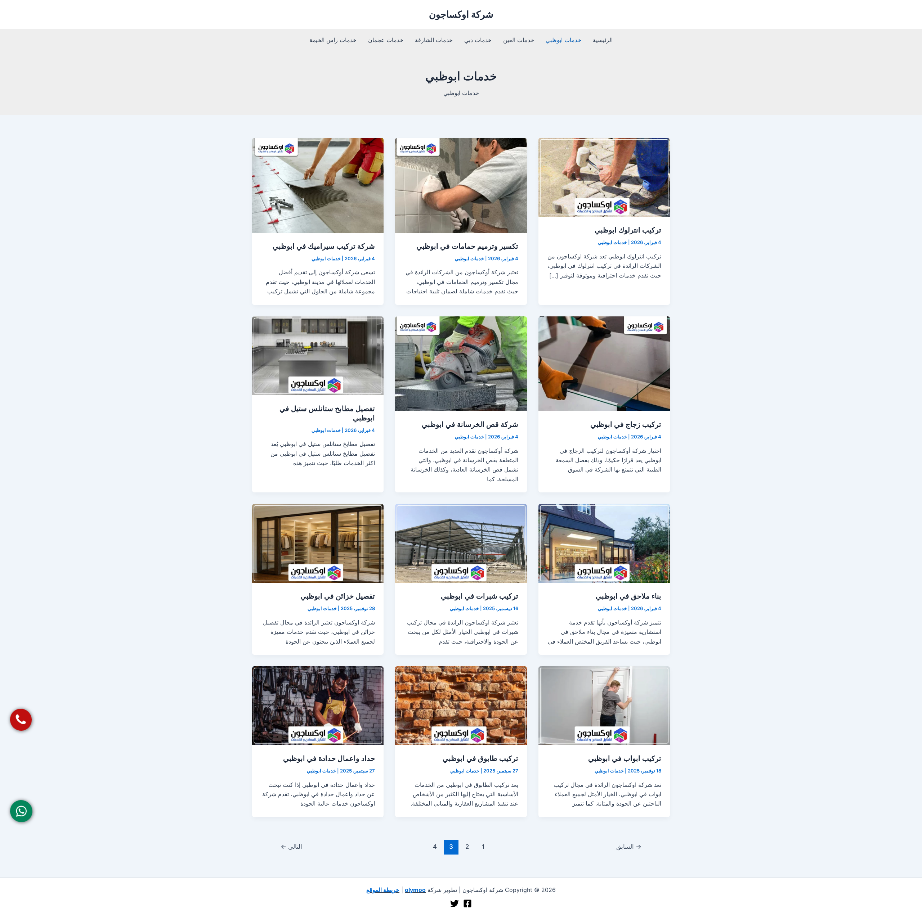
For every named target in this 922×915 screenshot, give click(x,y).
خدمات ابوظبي (563, 40)
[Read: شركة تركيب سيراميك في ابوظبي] (318, 184)
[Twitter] (454, 903)
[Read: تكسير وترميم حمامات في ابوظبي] (461, 184)
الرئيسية (603, 40)
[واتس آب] (21, 811)
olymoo (415, 889)
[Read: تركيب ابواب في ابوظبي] (604, 705)
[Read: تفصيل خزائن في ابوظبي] (318, 542)
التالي (291, 846)
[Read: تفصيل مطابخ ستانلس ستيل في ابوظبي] (318, 355)
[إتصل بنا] (21, 720)
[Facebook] (467, 903)
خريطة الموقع (382, 889)
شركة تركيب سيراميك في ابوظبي (324, 246)
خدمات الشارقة (434, 40)
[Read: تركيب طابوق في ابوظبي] (461, 705)
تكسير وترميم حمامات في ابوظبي (467, 246)
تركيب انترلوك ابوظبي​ (628, 230)
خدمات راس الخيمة (333, 40)
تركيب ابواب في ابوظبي (624, 758)
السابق (628, 846)
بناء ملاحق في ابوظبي (628, 596)
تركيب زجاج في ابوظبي (625, 424)
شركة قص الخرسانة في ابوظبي (470, 424)
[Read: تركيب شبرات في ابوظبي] (461, 542)
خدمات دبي (478, 40)
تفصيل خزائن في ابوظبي (337, 596)
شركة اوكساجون (461, 14)
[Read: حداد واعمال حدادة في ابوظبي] (318, 705)
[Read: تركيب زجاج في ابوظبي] (604, 363)
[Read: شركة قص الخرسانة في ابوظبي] (461, 363)
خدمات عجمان (385, 40)
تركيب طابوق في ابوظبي (480, 758)
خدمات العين (518, 40)
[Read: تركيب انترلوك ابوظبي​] (604, 176)
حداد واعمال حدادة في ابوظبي (329, 758)
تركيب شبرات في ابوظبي (479, 596)
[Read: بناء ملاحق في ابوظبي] (604, 542)
